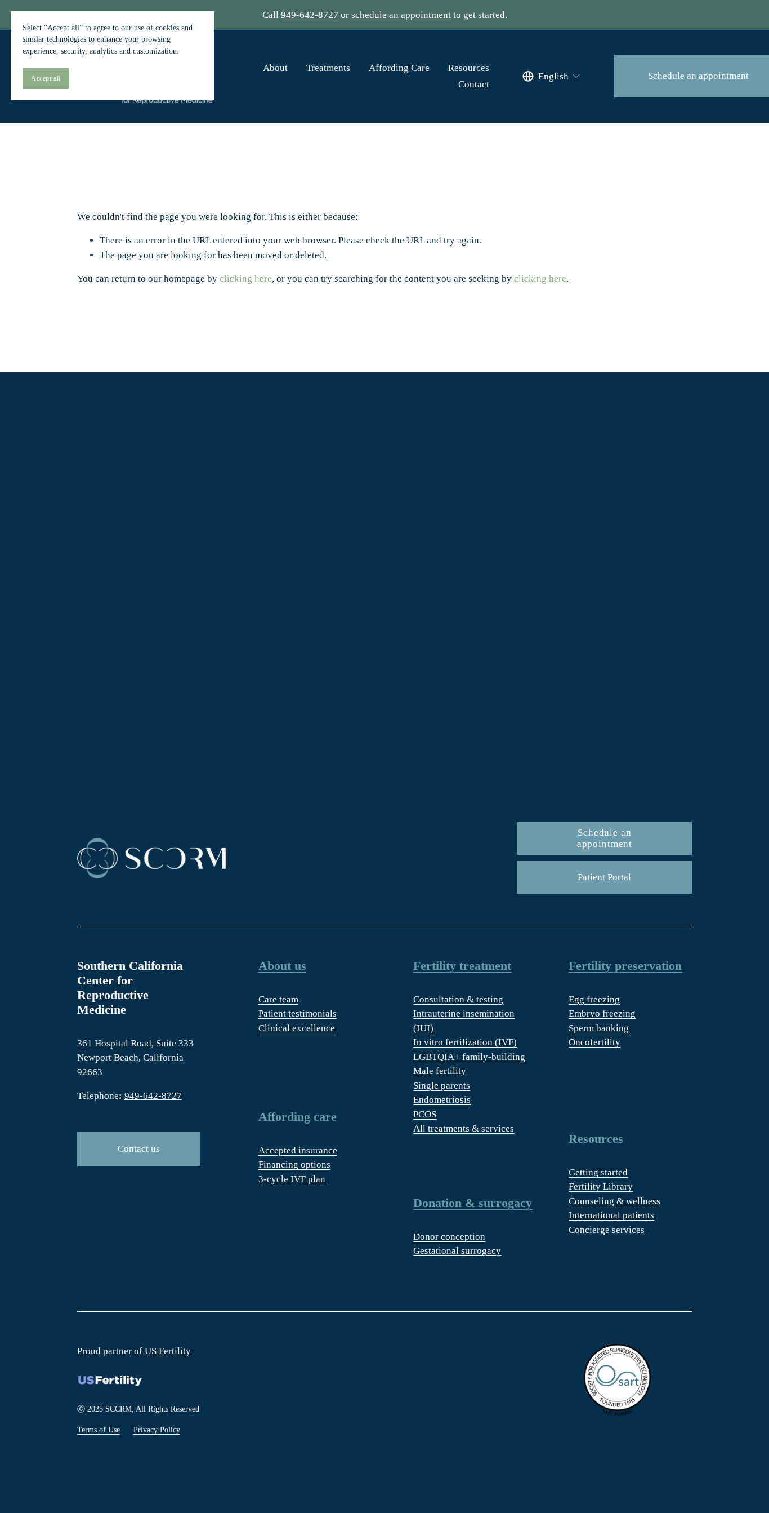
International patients (611, 1215)
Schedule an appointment (604, 838)
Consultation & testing (458, 999)
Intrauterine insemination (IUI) (464, 1020)
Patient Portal (604, 877)
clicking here (246, 278)
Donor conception (449, 1236)
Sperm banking (599, 1028)
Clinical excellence (296, 1028)
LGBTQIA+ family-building (469, 1056)
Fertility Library (601, 1186)
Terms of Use (98, 1430)
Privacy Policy (156, 1430)
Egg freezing (594, 999)
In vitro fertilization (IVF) (465, 1042)
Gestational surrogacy (457, 1250)
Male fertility (439, 1071)
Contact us (139, 1148)
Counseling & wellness (614, 1201)
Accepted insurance (297, 1150)
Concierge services (607, 1229)
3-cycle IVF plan (291, 1179)
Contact (473, 84)
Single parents (441, 1085)
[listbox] (552, 76)
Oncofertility (594, 1042)
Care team (278, 999)
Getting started (598, 1172)
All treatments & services (463, 1128)
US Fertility (168, 1351)
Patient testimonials (297, 1013)
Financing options (294, 1164)
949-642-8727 (309, 15)
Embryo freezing (602, 1013)
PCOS (424, 1114)
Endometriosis (442, 1099)
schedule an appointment (401, 15)
